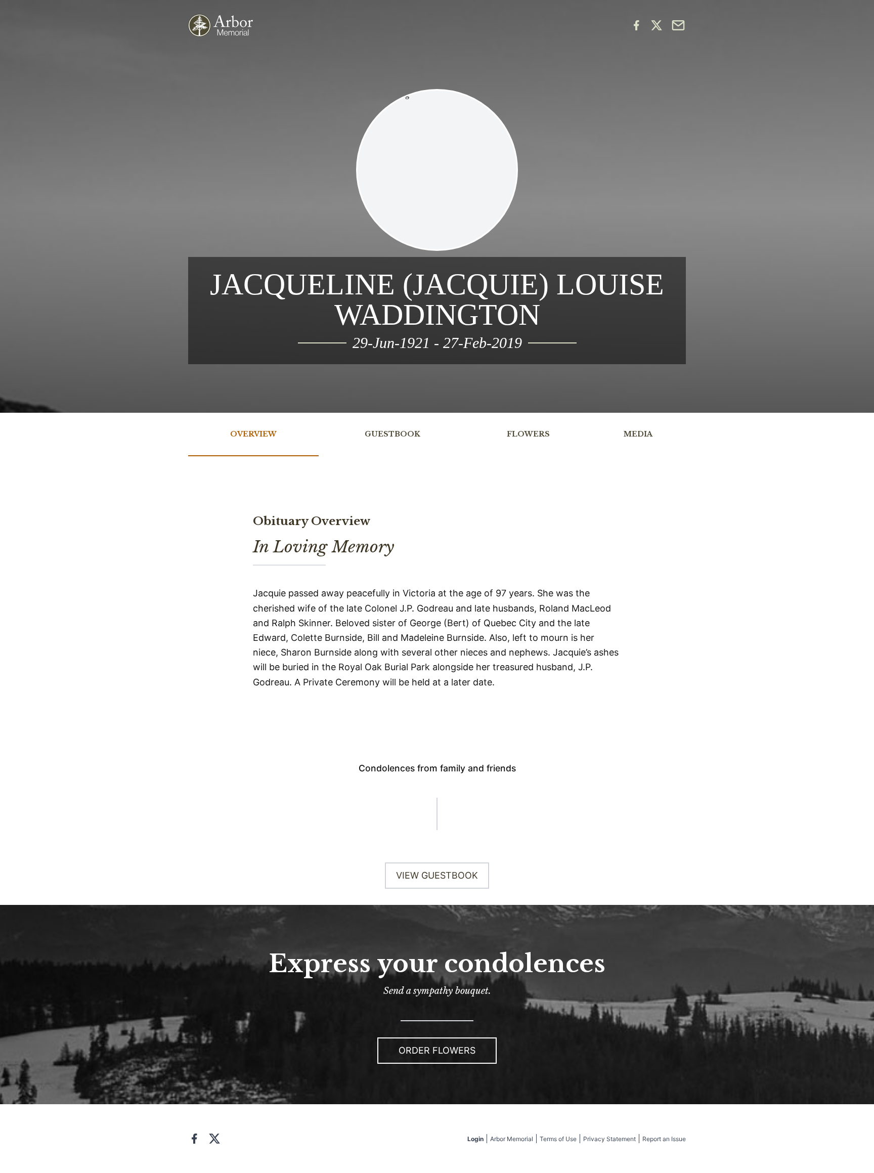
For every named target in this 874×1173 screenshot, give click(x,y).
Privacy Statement (609, 1139)
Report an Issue (664, 1139)
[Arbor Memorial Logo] (220, 25)
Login (475, 1139)
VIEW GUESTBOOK (437, 875)
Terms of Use (558, 1139)
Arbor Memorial (511, 1139)
